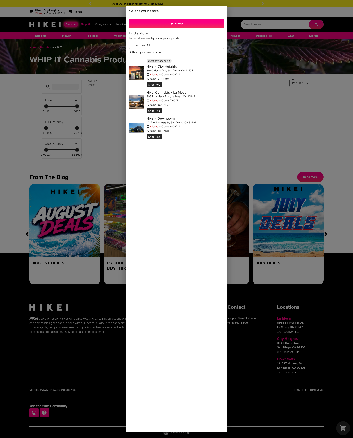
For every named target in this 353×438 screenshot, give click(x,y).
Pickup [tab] (179, 24)
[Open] (221, 45)
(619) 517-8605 (160, 78)
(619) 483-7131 (159, 130)
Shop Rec (154, 84)
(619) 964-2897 (160, 104)
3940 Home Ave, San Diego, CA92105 (170, 70)
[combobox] (173, 45)
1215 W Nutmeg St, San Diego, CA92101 (171, 122)
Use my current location (147, 52)
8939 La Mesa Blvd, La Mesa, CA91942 (171, 96)
